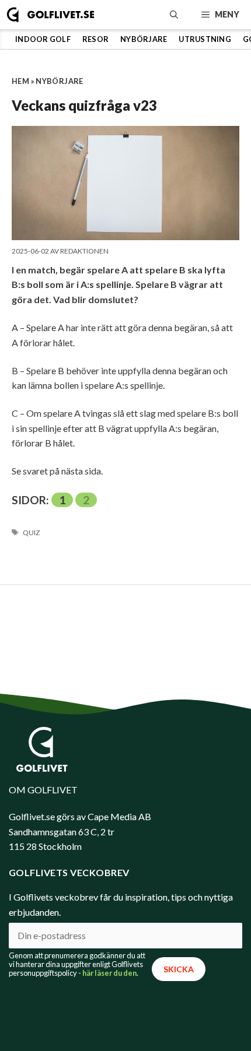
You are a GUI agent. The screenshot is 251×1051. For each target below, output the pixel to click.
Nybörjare (143, 39)
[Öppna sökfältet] (174, 14)
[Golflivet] (50, 14)
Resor (95, 39)
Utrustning (205, 39)
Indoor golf (43, 39)
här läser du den (109, 973)
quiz (31, 532)
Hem (20, 81)
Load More (125, 619)
